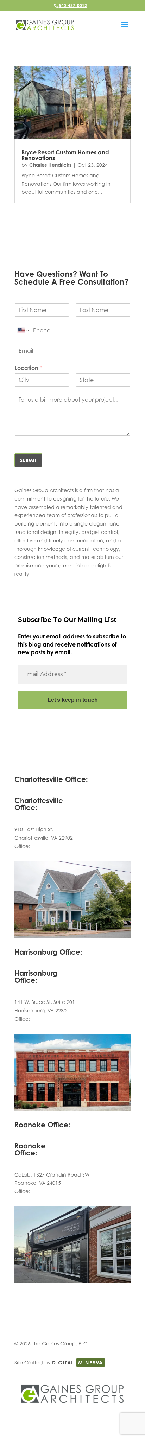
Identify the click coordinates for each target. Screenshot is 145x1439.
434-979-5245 (47, 846)
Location (28, 367)
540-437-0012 (73, 5)
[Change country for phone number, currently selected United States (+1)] (23, 330)
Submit (28, 460)
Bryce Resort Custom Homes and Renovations (65, 155)
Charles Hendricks (50, 165)
